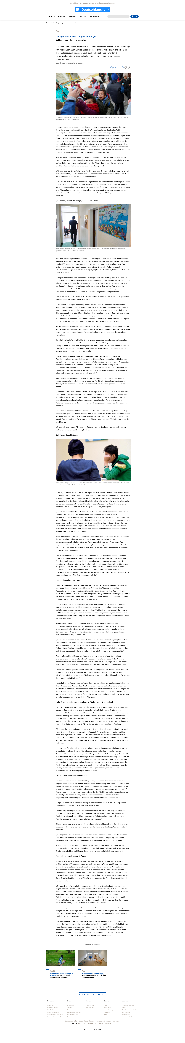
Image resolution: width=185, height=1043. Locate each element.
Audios (69, 1007)
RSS (105, 1014)
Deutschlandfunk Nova (107, 3)
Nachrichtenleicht (53, 1012)
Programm (72, 16)
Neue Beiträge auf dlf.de (55, 1014)
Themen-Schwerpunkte (54, 1017)
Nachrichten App (72, 1014)
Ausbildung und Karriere (130, 1010)
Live (136, 16)
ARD (79, 1023)
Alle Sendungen (52, 1007)
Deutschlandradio (76, 3)
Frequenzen (71, 1017)
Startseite (49, 23)
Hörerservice (90, 1005)
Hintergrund (58, 23)
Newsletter (107, 1007)
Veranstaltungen (109, 1010)
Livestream (70, 1005)
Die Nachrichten (52, 1010)
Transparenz (126, 1012)
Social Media (90, 1007)
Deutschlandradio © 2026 (92, 1030)
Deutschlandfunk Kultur (91, 3)
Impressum (116, 1021)
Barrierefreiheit (127, 1017)
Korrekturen (126, 1014)
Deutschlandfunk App (74, 1012)
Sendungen (61, 16)
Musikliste (107, 1012)
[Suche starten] (127, 16)
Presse (124, 1007)
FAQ (105, 1005)
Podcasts (83, 16)
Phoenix (90, 1023)
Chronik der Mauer (105, 1023)
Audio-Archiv (94, 16)
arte (96, 1023)
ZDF (84, 1023)
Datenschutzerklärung (86, 1021)
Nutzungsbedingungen (103, 1021)
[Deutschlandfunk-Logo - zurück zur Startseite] (92, 9)
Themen (50, 16)
